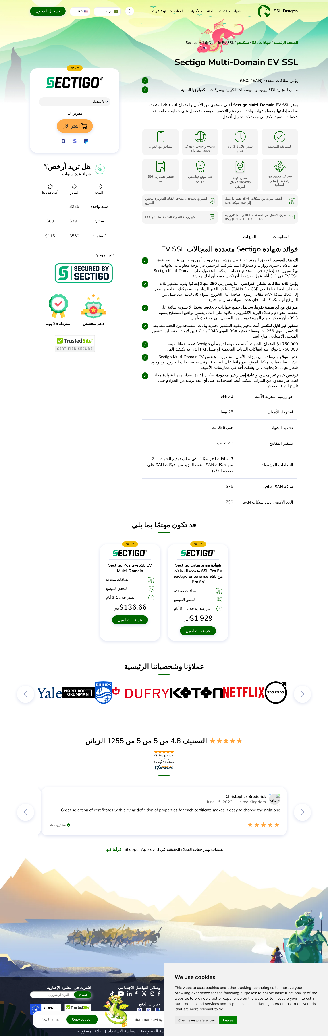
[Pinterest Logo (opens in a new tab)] (136, 993)
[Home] (278, 11)
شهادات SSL (231, 11)
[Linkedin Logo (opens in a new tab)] (129, 993)
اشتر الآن (71, 126)
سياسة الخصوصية (155, 1031)
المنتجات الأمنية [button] (202, 11)
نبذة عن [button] (160, 11)
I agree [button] (228, 1020)
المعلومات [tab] (281, 236)
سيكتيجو (243, 42)
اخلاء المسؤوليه (90, 1031)
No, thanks (50, 1019)
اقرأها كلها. (113, 849)
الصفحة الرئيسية (286, 42)
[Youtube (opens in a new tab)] (121, 993)
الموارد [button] (179, 11)
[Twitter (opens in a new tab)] (144, 993)
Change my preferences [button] (196, 1020)
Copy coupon (82, 1019)
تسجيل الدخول (48, 11)
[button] (129, 11)
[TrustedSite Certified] (75, 343)
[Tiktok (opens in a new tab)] (112, 993)
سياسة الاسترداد (121, 1031)
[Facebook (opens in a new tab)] (159, 993)
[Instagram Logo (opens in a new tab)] (152, 993)
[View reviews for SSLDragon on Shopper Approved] (164, 760)
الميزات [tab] (249, 236)
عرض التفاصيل (198, 630)
